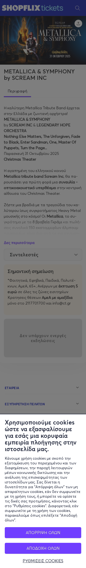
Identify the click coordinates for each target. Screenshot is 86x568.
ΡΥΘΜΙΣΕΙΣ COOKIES (43, 560)
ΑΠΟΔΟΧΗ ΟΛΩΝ (43, 548)
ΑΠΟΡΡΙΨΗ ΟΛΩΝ (43, 532)
